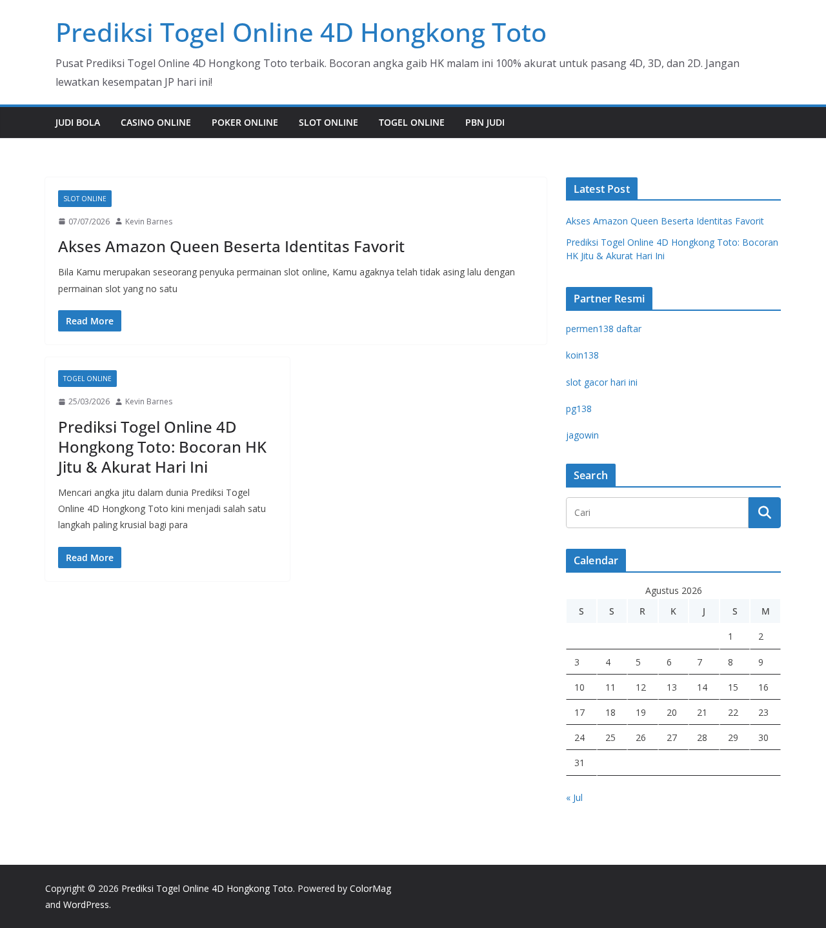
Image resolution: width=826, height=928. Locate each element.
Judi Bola (77, 122)
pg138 (579, 408)
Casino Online (156, 122)
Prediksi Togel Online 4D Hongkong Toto (301, 32)
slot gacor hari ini (602, 382)
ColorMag (370, 888)
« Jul (574, 797)
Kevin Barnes (148, 221)
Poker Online (245, 122)
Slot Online (328, 122)
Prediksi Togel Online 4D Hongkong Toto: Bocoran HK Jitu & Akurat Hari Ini (162, 446)
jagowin (582, 435)
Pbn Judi (485, 122)
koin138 (582, 355)
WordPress (86, 904)
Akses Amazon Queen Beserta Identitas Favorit (231, 246)
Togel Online (412, 122)
